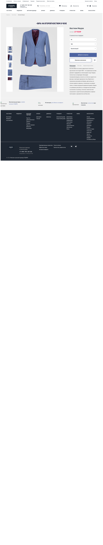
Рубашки (62, 10)
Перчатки (89, 136)
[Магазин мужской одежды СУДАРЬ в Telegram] (75, 146)
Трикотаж (72, 10)
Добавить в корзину (83, 55)
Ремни (88, 127)
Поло (68, 129)
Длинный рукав (61, 117)
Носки (88, 117)
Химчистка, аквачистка (60, 147)
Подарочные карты (40, 1)
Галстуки (89, 130)
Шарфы (89, 137)
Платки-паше (90, 129)
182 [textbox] (72, 44)
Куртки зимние (30, 125)
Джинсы (52, 10)
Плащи (28, 123)
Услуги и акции (17, 1)
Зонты (88, 134)
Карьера (32, 1)
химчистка (90, 103)
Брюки (43, 10)
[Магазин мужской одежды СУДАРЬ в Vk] (71, 146)
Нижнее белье (90, 118)
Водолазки (70, 118)
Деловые (38, 117)
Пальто (28, 121)
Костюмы (9, 10)
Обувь (81, 10)
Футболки (69, 127)
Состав (79, 65)
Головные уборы (91, 139)
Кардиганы (70, 120)
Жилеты (28, 126)
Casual (38, 118)
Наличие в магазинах (80, 60)
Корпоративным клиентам (46, 145)
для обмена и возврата (57, 102)
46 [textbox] (71, 39)
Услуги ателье (57, 145)
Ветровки (29, 128)
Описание (72, 65)
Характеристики (88, 65)
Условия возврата (43, 149)
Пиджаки (19, 10)
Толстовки (69, 122)
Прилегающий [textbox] (74, 48)
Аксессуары (91, 10)
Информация (26, 1)
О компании (9, 1)
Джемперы (69, 117)
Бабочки (89, 132)
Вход (95, 1)
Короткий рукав (61, 118)
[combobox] (83, 39)
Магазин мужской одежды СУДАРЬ (19, 157)
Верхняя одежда (31, 10)
